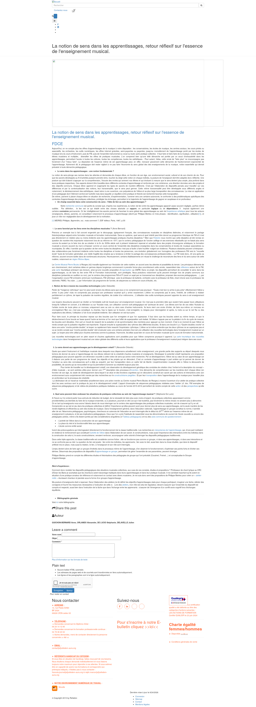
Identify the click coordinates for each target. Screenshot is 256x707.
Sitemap (138, 699)
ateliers (125, 484)
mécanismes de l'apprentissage (168, 430)
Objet (54, 538)
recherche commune (74, 205)
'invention (134, 370)
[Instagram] (141, 606)
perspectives (192, 386)
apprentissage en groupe (106, 451)
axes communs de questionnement (166, 416)
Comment (57, 541)
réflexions (185, 267)
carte (58, 269)
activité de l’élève (97, 432)
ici (57, 502)
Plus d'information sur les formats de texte (69, 559)
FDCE (57, 143)
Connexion (139, 696)
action (178, 386)
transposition (151, 375)
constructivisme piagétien (125, 375)
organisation (126, 269)
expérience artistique (176, 211)
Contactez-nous (60, 10)
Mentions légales (142, 704)
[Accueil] (56, 1)
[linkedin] (58, 27)
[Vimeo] (134, 606)
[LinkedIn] (127, 606)
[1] (199, 213)
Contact (138, 701)
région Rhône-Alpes (80, 259)
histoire (157, 237)
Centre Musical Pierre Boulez (67, 264)
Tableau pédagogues (132, 416)
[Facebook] (57, 24)
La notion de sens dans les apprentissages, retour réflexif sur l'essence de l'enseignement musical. (118, 134)
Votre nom (56, 534)
